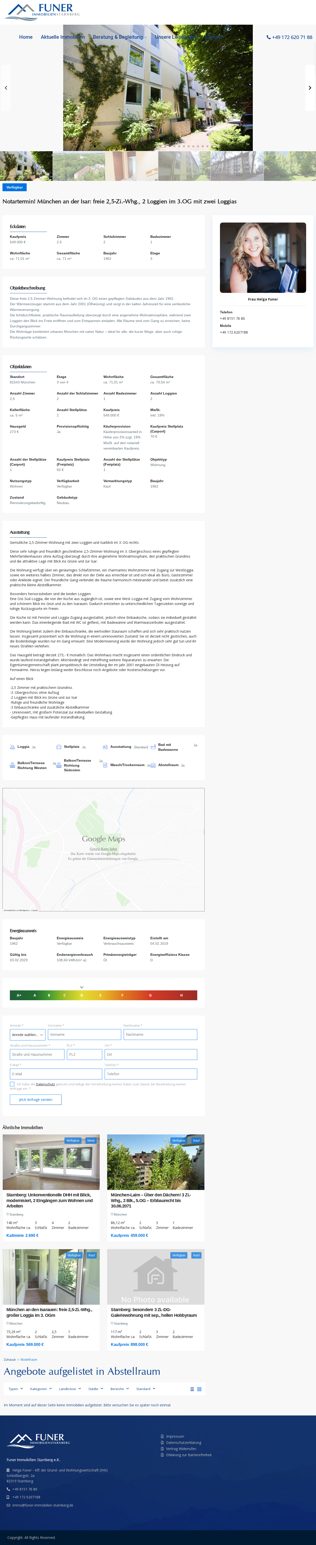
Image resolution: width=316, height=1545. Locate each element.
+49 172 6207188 (234, 332)
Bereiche (117, 1389)
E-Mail (15, 1065)
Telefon (112, 1065)
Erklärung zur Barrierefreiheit (189, 1454)
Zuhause (10, 1359)
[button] (95, 146)
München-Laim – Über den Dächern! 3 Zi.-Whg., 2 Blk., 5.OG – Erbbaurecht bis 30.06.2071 (151, 1200)
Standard (143, 1389)
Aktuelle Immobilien (63, 37)
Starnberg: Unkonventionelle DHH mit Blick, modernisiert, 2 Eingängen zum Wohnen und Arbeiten (49, 1200)
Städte (93, 1389)
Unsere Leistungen (176, 37)
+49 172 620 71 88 (292, 37)
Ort (108, 1045)
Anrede (16, 1025)
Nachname (133, 1025)
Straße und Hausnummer (30, 1045)
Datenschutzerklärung (183, 1442)
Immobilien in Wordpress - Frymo (21, 910)
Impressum (175, 1436)
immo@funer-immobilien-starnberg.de (42, 1505)
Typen (13, 1389)
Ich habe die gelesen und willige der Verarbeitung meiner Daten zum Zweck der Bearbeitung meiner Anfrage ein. (98, 1086)
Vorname (56, 1025)
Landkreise (67, 1389)
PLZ (71, 1045)
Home (26, 37)
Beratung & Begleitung (118, 37)
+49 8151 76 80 (232, 318)
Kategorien (38, 1389)
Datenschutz (45, 1084)
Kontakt (213, 37)
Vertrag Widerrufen (181, 1448)
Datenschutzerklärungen (103, 858)
